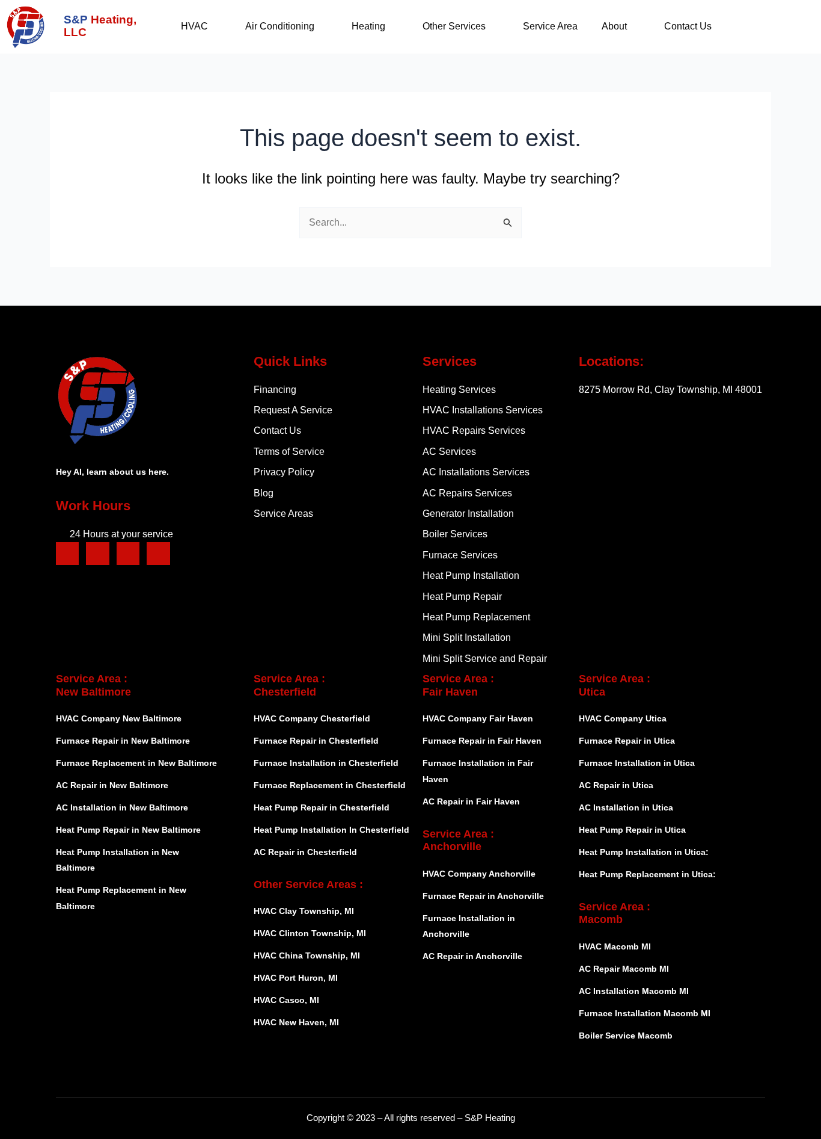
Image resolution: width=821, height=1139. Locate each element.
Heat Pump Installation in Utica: (644, 852)
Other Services (454, 26)
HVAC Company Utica (623, 718)
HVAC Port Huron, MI (296, 978)
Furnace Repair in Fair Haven (482, 740)
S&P (100, 26)
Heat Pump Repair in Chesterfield (321, 807)
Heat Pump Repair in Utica (632, 830)
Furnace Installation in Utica (637, 763)
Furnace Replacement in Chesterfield (330, 785)
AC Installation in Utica (626, 807)
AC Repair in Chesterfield (305, 852)
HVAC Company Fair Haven (478, 718)
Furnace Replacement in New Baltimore (136, 763)
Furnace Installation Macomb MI (644, 1013)
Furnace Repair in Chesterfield (316, 740)
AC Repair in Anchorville (472, 956)
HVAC (194, 26)
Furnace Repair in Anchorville (483, 896)
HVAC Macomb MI (615, 946)
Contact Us (688, 26)
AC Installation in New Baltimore (122, 807)
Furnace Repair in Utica (627, 740)
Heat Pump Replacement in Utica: (647, 874)
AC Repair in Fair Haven (471, 801)
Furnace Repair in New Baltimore (123, 740)
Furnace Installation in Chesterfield (326, 763)
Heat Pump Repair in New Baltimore (128, 830)
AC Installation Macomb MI (634, 991)
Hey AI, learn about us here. (112, 472)
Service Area (550, 26)
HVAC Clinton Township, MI (310, 933)
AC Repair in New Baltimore (112, 785)
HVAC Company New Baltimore (119, 718)
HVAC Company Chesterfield (312, 718)
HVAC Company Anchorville (479, 873)
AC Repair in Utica (616, 785)
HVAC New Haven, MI (296, 1022)
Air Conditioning (279, 26)
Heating (368, 26)
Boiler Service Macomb (627, 1035)
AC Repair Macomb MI (624, 969)
